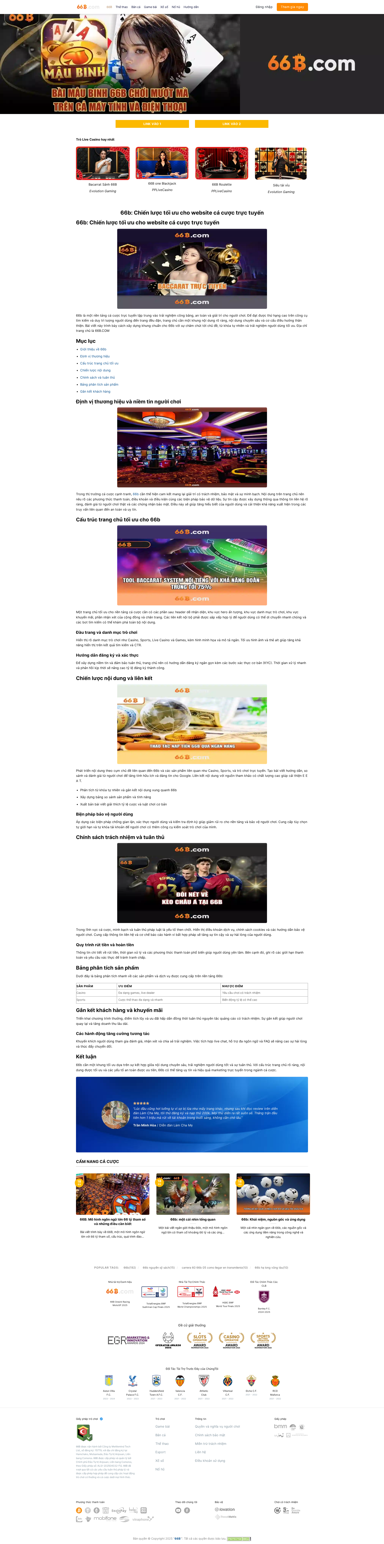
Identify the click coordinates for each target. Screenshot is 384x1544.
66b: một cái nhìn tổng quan (192, 1219)
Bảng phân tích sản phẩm (99, 384)
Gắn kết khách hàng (95, 391)
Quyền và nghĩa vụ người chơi (217, 1426)
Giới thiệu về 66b (93, 349)
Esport (160, 1452)
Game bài (150, 7)
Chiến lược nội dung (95, 370)
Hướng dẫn (191, 7)
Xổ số (164, 7)
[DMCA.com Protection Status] (239, 1538)
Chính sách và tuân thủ (97, 377)
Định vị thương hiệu (95, 356)
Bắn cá (135, 7)
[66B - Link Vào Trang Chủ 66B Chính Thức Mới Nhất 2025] (88, 7)
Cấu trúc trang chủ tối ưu (99, 363)
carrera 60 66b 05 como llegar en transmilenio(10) (215, 1267)
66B (109, 7)
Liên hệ (200, 1452)
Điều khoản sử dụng (210, 1461)
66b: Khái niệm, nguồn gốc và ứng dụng (273, 1219)
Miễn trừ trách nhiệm (210, 1444)
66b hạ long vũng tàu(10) (271, 1267)
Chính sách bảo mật (210, 1435)
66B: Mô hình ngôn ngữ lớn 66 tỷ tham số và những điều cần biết (113, 1221)
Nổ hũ (176, 7)
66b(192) (130, 1267)
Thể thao (122, 7)
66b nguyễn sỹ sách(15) (159, 1267)
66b (136, 494)
